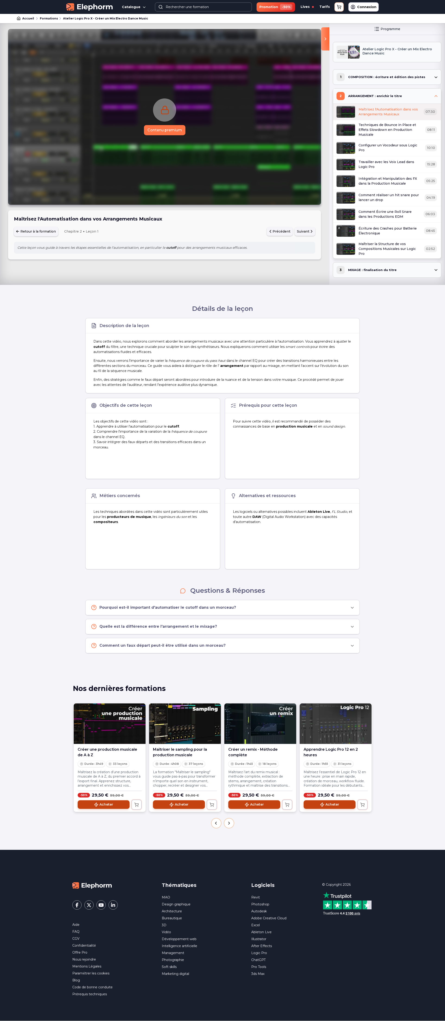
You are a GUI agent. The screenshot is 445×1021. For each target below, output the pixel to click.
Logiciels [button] (263, 885)
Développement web (179, 939)
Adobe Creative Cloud (268, 918)
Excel (255, 925)
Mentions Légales (86, 966)
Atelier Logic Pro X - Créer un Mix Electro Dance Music (105, 18)
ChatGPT (258, 960)
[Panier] (339, 7)
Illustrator (258, 939)
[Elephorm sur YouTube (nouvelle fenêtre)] (101, 905)
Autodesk (259, 911)
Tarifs (324, 7)
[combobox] (203, 7)
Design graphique (176, 904)
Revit (255, 897)
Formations (49, 18)
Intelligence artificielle (179, 946)
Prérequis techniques (89, 994)
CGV (75, 938)
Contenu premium (164, 130)
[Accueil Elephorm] (92, 885)
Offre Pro (79, 952)
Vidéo (166, 932)
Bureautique (172, 918)
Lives (306, 7)
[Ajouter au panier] (136, 805)
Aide (75, 925)
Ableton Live (261, 932)
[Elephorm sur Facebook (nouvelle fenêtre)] (77, 905)
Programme (390, 29)
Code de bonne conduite (92, 987)
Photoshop (260, 904)
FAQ (75, 932)
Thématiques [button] (179, 885)
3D (164, 925)
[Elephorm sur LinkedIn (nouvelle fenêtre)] (113, 905)
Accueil (28, 18)
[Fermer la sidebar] (325, 38)
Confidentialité (84, 945)
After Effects (261, 946)
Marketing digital (175, 974)
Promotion (274, 7)
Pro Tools (258, 967)
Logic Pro (259, 953)
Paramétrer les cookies (90, 973)
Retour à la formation (37, 231)
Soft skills (169, 967)
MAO (166, 897)
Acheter (106, 804)
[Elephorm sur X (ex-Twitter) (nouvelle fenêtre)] (89, 905)
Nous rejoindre (84, 959)
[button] (216, 823)
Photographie (173, 960)
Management (173, 953)
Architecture (172, 911)
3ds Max (257, 974)
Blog (76, 980)
